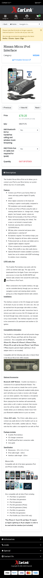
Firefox (5, 38)
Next (37, 107)
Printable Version (21, 60)
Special (37, 3)
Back (5, 24)
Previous (7, 107)
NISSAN (36, 55)
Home (14, 24)
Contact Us (6, 3)
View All (23, 107)
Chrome (11, 38)
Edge (22, 38)
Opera (17, 38)
